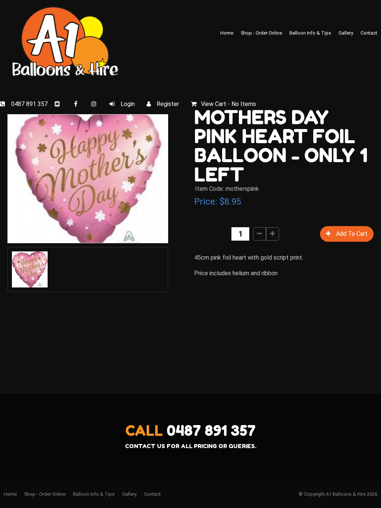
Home (226, 33)
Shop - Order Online (261, 33)
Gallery (346, 33)
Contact (369, 33)
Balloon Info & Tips (310, 33)
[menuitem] (10, 494)
